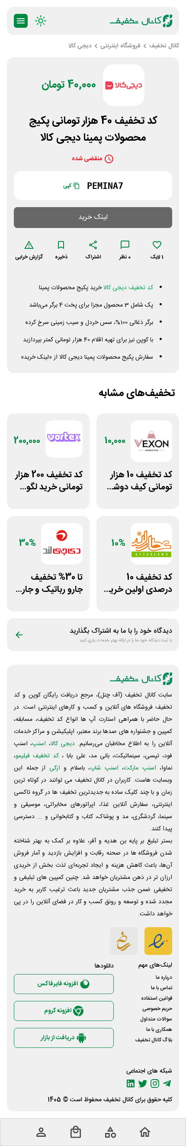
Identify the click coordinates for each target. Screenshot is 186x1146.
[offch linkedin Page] (130, 1083)
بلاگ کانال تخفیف (153, 1040)
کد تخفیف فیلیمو (37, 756)
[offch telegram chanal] (167, 1083)
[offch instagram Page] (155, 1083)
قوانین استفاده (156, 998)
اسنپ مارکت (140, 768)
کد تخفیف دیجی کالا (128, 288)
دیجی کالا (63, 744)
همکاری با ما (159, 1029)
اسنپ (39, 744)
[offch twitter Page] (143, 1083)
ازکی (54, 768)
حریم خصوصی (157, 1008)
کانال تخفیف (118, 1100)
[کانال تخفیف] (141, 21)
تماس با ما (161, 988)
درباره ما (164, 977)
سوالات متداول (156, 1019)
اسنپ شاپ (104, 768)
